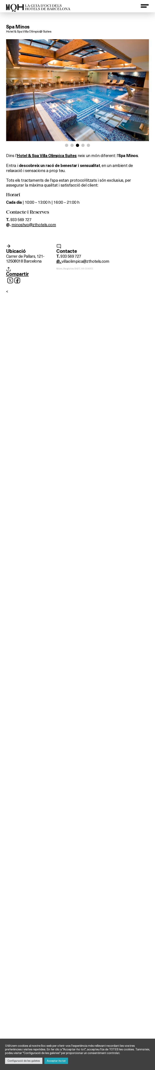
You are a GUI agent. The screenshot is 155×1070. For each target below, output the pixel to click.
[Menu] (145, 6)
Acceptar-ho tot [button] (56, 1061)
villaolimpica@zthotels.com (85, 261)
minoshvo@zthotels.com (34, 224)
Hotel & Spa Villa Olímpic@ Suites (28, 31)
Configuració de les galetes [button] (23, 1061)
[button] (66, 145)
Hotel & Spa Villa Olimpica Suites (47, 155)
